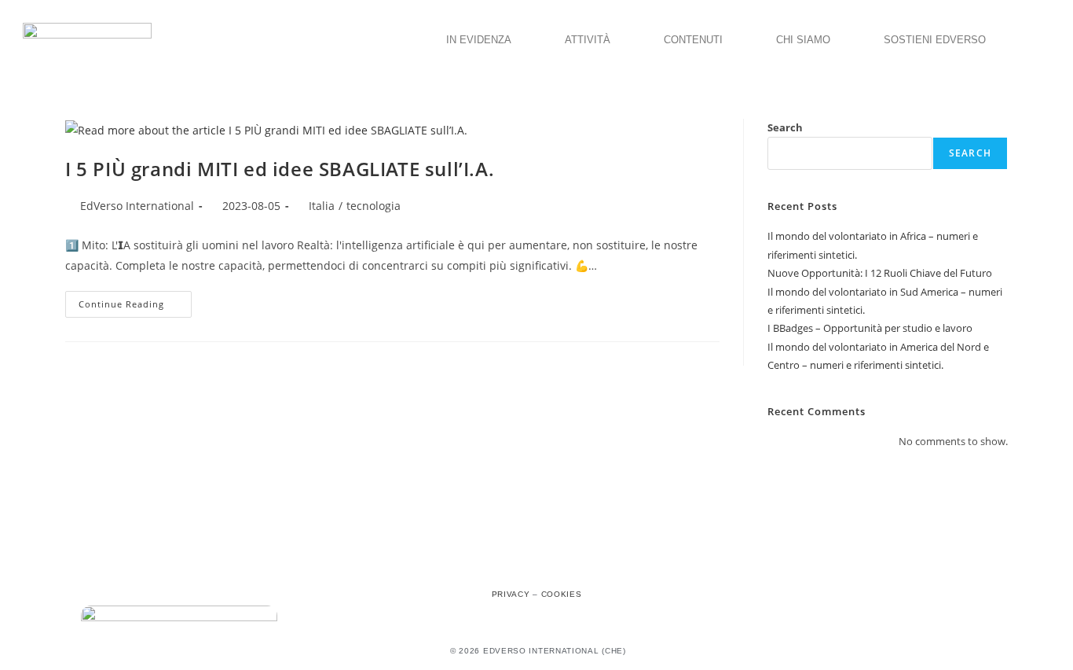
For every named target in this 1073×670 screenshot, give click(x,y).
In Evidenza (478, 40)
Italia (322, 205)
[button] (483, 40)
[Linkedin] (571, 566)
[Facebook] (502, 566)
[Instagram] (536, 566)
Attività (587, 40)
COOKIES (561, 594)
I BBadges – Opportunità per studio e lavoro (869, 328)
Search (785, 127)
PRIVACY (511, 594)
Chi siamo (803, 40)
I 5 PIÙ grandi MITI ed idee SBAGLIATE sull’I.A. (279, 169)
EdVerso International (137, 205)
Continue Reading (135, 300)
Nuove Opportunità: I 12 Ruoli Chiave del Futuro (879, 273)
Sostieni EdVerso (935, 40)
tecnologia (373, 205)
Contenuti (693, 40)
